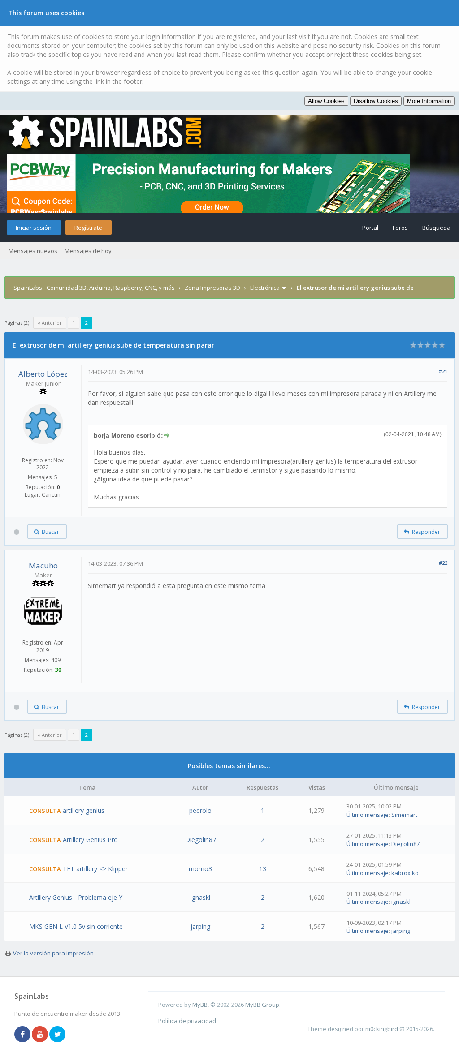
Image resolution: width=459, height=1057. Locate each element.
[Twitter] (57, 1035)
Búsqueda (436, 227)
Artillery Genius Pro (90, 839)
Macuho (43, 565)
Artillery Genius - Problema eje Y (75, 897)
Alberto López (43, 374)
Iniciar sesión (34, 227)
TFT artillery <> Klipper (95, 868)
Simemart (404, 815)
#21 (443, 371)
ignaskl (200, 897)
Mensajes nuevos (33, 251)
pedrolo (200, 810)
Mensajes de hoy (88, 251)
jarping (200, 926)
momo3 (200, 868)
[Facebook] (22, 1035)
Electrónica (265, 288)
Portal (370, 227)
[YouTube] (40, 1035)
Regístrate (88, 227)
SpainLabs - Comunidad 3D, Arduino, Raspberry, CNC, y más (94, 288)
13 (262, 868)
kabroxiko (405, 873)
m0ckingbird (381, 1029)
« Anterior (50, 322)
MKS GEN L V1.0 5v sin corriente (76, 926)
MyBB (200, 1005)
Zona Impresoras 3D (212, 288)
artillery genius (83, 810)
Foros (400, 227)
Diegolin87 (200, 839)
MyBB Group (262, 1005)
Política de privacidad (187, 1021)
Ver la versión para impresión (53, 953)
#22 (443, 562)
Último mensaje (367, 815)
